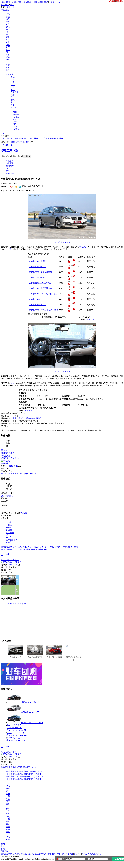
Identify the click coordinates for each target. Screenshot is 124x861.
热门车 (9, 522)
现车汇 (41, 2)
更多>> (4, 450)
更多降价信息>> (8, 496)
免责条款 (69, 854)
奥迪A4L (10, 730)
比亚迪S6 (15, 549)
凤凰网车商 (26, 2)
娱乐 (8, 19)
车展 (46, 2)
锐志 (53, 547)
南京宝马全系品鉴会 (73, 658)
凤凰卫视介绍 (95, 854)
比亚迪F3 (71, 547)
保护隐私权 (60, 854)
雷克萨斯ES (12, 735)
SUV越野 (10, 533)
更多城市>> (60, 138)
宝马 (13, 383)
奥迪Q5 (10, 725)
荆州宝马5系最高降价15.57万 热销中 (26, 774)
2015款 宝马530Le (62, 242)
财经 (8, 17)
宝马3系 (18, 547)
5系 (16, 150)
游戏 (8, 829)
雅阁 (3, 547)
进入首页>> (14, 560)
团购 (13, 102)
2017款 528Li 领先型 (37, 277)
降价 (28, 142)
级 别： (5, 567)
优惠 (13, 100)
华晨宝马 (7, 150)
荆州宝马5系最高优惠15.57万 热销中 (26, 779)
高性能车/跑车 (12, 540)
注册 (13, 7)
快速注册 (24, 513)
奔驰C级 (10, 728)
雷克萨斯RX (12, 740)
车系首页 (10, 161)
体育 (8, 22)
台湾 (8, 789)
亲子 (8, 29)
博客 (8, 60)
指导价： (5, 565)
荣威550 (43, 549)
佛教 (8, 67)
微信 (12, 5)
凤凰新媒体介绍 (8, 854)
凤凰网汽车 (16, 2)
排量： (4, 468)
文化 (8, 50)
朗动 (10, 549)
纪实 (3, 846)
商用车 (34, 2)
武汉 (42, 138)
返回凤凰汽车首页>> (10, 458)
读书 (8, 45)
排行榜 (13, 107)
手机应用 (59, 2)
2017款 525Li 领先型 (37, 267)
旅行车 (16, 124)
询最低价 (5, 560)
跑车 (15, 126)
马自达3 (4, 549)
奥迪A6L (25, 702)
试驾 (13, 82)
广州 (11, 138)
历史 (8, 52)
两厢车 (16, 112)
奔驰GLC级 (26, 723)
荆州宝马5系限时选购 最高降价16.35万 (27, 771)
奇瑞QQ (36, 549)
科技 (8, 40)
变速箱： (5, 471)
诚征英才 (51, 854)
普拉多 (58, 547)
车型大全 (14, 92)
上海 (7, 138)
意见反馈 (85, 854)
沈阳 (14, 138)
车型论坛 (10, 173)
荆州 (22, 142)
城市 (8, 832)
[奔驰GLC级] (14, 723)
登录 (9, 7)
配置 (24, 604)
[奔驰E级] (14, 712)
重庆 (49, 138)
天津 (30, 138)
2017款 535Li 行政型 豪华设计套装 (43, 310)
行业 (13, 87)
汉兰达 (10, 733)
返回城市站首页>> (9, 453)
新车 (13, 77)
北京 (3, 133)
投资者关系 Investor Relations (27, 854)
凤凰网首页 (6, 2)
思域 (29, 547)
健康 (8, 27)
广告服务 (43, 854)
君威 (7, 547)
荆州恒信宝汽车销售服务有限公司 (27, 418)
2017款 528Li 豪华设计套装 (40, 288)
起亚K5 (34, 547)
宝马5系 (82, 247)
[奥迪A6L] (14, 702)
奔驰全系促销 (15, 657)
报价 (13, 95)
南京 (38, 138)
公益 (8, 65)
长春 (18, 138)
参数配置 (10, 163)
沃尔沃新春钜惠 (35, 657)
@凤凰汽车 (6, 456)
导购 (13, 80)
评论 (8, 791)
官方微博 (5, 5)
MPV (15, 122)
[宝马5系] (5, 461)
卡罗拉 (64, 547)
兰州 (34, 138)
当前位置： (6, 142)
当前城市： (6, 493)
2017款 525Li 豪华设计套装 (40, 272)
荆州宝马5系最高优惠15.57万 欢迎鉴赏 (27, 776)
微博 (8, 839)
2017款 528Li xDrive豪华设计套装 (43, 294)
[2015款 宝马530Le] (62, 238)
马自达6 (41, 547)
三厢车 (16, 114)
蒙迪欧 (12, 547)
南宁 (45, 138)
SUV (15, 119)
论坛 (8, 62)
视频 (8, 57)
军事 (8, 55)
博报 (8, 837)
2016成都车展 (7, 145)
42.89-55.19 (13, 565)
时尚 (8, 24)
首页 (8, 783)
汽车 (8, 32)
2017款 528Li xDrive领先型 (40, 283)
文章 (8, 171)
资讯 (8, 14)
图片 (13, 97)
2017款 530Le (34, 299)
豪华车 (16, 117)
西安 (53, 138)
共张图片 (15, 562)
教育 (8, 47)
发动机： (5, 570)
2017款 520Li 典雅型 (37, 261)
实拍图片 (10, 166)
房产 (8, 34)
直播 (3, 849)
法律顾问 (77, 854)
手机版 (51, 2)
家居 (8, 37)
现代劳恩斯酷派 (26, 549)
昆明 (22, 138)
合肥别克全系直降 (54, 657)
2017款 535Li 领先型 (37, 305)
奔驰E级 (24, 712)
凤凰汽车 (10, 74)
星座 (8, 70)
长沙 (26, 138)
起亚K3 (24, 547)
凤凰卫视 (5, 10)
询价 (13, 105)
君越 (77, 547)
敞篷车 (16, 129)
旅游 (8, 42)
